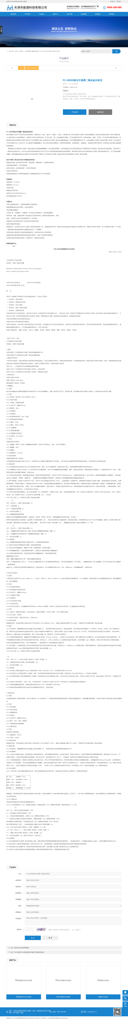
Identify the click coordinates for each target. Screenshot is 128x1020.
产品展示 (41, 14)
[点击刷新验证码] (41, 929)
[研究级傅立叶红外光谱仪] (23, 980)
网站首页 (13, 14)
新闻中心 (55, 14)
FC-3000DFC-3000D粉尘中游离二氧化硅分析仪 (29, 952)
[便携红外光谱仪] (103, 980)
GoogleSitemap (63, 1018)
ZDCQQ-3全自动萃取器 (21, 948)
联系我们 (118, 1)
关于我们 (27, 14)
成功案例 (83, 14)
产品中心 (21, 51)
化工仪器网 (51, 1018)
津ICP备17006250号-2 (35, 1018)
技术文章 (69, 14)
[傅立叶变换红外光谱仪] (63, 980)
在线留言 (112, 1)
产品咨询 (75, 112)
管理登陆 (56, 1018)
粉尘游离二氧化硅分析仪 (32, 51)
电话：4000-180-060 (59, 1012)
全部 (21, 68)
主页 (16, 51)
